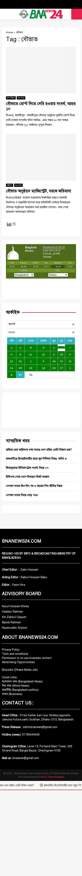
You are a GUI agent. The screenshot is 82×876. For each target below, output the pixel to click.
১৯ (54, 361)
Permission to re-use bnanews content (27, 658)
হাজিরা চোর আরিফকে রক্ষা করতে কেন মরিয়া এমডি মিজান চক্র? (39, 449)
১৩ (61, 354)
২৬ (54, 368)
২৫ (43, 368)
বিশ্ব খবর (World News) (15, 685)
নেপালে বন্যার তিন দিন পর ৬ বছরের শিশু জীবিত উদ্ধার (34, 486)
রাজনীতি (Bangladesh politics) (20, 690)
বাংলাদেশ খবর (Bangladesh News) (22, 681)
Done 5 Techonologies (51, 777)
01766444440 (31, 734)
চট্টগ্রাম (9, 185)
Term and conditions (15, 654)
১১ (43, 354)
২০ (61, 361)
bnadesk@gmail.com (25, 758)
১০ (30, 354)
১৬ (20, 361)
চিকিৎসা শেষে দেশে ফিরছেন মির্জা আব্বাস (27, 476)
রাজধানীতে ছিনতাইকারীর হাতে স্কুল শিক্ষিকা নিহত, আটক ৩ (36, 458)
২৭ (61, 368)
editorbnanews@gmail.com (40, 727)
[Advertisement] (41, 833)
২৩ (20, 368)
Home (9, 32)
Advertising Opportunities (18, 662)
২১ (69, 361)
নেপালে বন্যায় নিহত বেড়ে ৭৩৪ (22, 495)
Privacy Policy (10, 649)
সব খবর (21, 97)
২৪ (30, 368)
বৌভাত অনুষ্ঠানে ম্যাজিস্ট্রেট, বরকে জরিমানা (38, 191)
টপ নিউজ (11, 97)
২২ (11, 368)
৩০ (20, 374)
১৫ (11, 361)
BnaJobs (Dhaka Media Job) (20, 669)
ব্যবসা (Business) (12, 694)
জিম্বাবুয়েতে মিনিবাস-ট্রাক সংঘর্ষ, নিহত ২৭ (27, 468)
